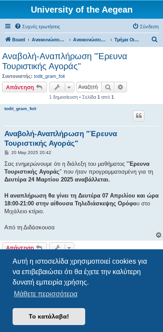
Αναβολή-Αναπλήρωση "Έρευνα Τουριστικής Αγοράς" (64, 61)
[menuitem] (37, 26)
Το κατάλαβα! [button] (49, 316)
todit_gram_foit (49, 76)
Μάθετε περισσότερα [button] (45, 294)
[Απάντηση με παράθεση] (138, 116)
